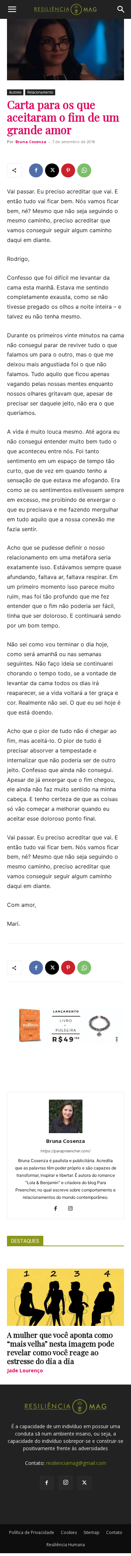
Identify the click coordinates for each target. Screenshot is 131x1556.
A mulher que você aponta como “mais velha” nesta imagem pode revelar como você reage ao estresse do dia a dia (60, 1348)
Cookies (69, 1532)
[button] (12, 9)
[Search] (121, 9)
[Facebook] (36, 170)
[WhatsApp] (84, 170)
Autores (15, 92)
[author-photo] (65, 1131)
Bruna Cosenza (30, 141)
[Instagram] (73, 1209)
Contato (114, 1532)
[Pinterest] (68, 170)
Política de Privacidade (31, 1532)
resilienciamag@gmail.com (76, 1463)
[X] (52, 170)
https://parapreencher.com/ (65, 1150)
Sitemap (91, 1532)
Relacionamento (40, 92)
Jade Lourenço (25, 1370)
